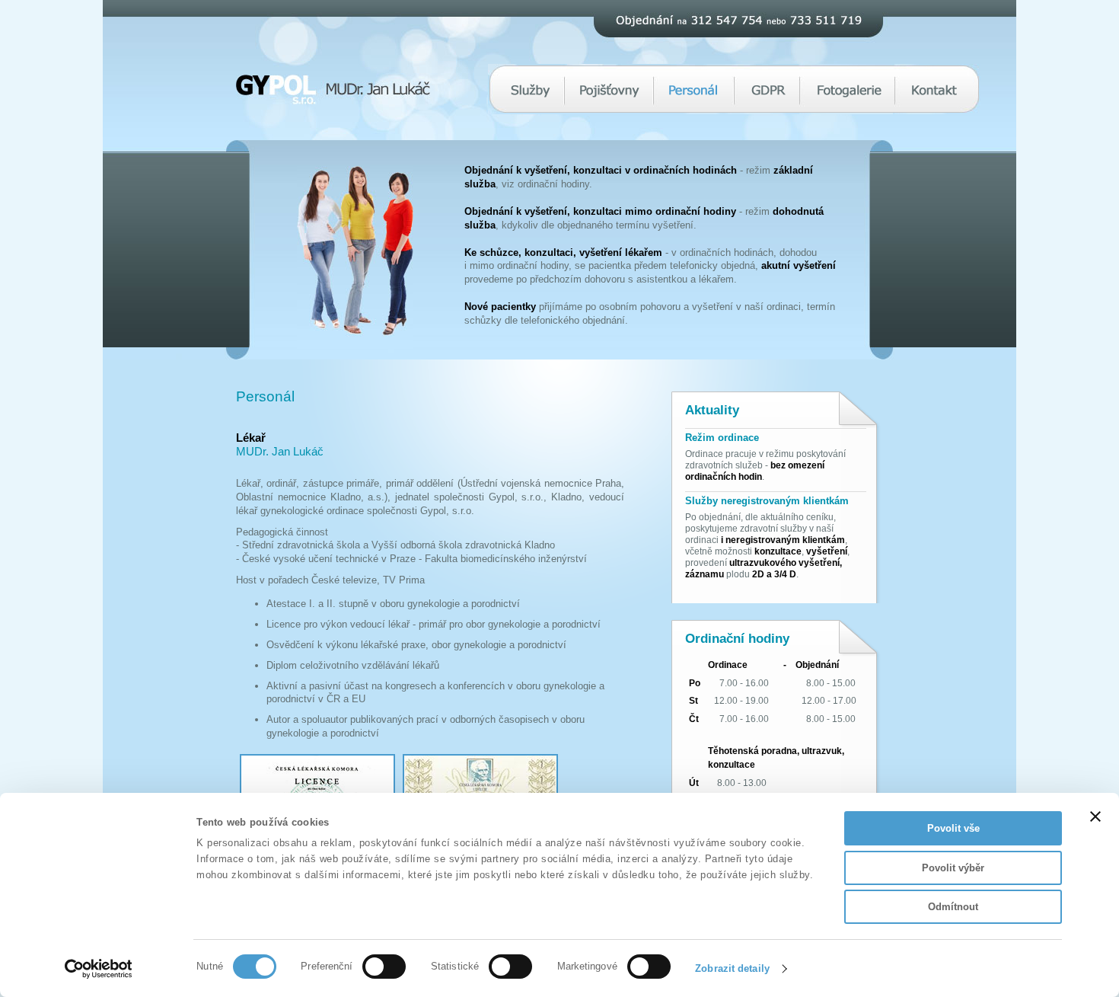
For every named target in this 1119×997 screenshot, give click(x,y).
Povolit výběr (953, 868)
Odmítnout (953, 906)
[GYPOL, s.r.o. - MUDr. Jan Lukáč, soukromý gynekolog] (333, 101)
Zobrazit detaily (732, 968)
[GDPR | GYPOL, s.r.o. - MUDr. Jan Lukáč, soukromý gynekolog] (768, 101)
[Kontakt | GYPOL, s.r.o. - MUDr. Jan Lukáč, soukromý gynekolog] (934, 101)
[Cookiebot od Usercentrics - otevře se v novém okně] (98, 969)
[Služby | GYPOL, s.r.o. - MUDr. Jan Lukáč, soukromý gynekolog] (530, 101)
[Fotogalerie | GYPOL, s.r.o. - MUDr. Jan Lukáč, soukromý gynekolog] (849, 101)
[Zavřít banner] (1095, 816)
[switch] (384, 966)
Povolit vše (953, 828)
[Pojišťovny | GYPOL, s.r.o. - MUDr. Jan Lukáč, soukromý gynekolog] (609, 101)
